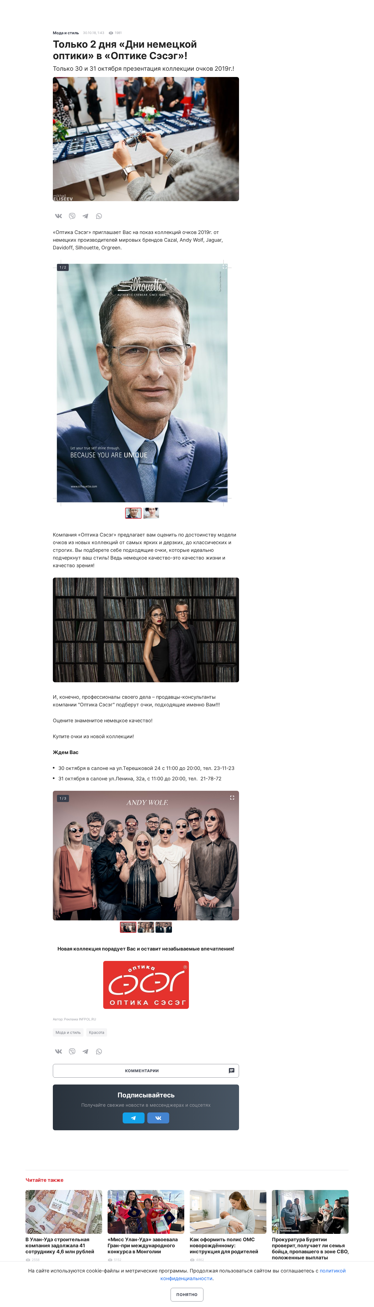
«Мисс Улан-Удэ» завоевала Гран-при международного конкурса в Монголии (143, 1245)
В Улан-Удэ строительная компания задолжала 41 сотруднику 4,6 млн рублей (59, 1245)
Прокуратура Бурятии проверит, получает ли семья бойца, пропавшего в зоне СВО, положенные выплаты (310, 1248)
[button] (151, 513)
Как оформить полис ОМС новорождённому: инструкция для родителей (224, 1245)
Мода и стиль (66, 32)
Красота (96, 1032)
